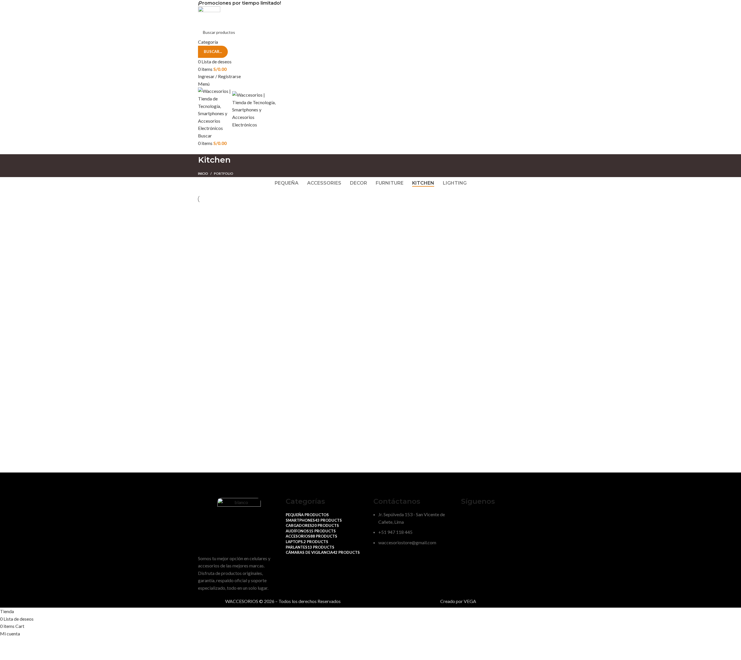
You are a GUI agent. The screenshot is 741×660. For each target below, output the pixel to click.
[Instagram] (483, 518)
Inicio (203, 173)
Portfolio (223, 173)
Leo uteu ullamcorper (359, 223)
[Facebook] (468, 518)
